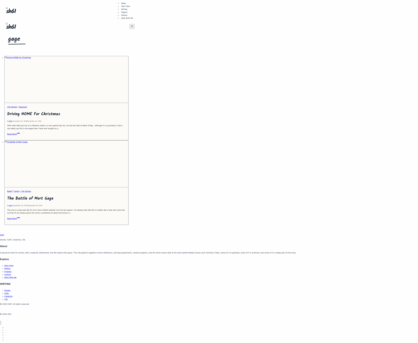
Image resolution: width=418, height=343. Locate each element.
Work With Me (127, 18)
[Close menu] (0, 323)
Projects (124, 12)
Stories (7, 290)
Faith (6, 293)
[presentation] (66, 79)
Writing (124, 9)
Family (16, 191)
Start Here (125, 6)
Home (123, 3)
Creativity (8, 296)
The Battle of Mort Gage (30, 198)
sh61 (10, 121)
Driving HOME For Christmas (33, 114)
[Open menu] (132, 26)
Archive (124, 15)
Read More (13, 134)
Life (6, 299)
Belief (9, 191)
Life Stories (12, 107)
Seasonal (23, 107)
